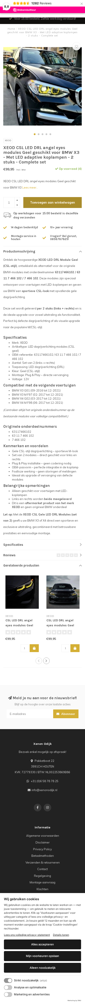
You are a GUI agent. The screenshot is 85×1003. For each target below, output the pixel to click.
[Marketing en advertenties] (8, 994)
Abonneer (67, 714)
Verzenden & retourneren (43, 862)
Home (11, 28)
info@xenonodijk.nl (44, 790)
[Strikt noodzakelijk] (8, 980)
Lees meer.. (30, 187)
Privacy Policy (42, 849)
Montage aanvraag (42, 882)
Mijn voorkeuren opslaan (42, 956)
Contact (42, 869)
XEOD (8, 140)
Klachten (42, 889)
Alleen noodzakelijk (43, 967)
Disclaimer (43, 842)
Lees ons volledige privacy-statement (27, 934)
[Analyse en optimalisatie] (8, 987)
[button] (35, 134)
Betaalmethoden (42, 855)
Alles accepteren (42, 944)
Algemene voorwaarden (42, 835)
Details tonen (61, 934)
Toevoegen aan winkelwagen (52, 202)
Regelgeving (42, 876)
